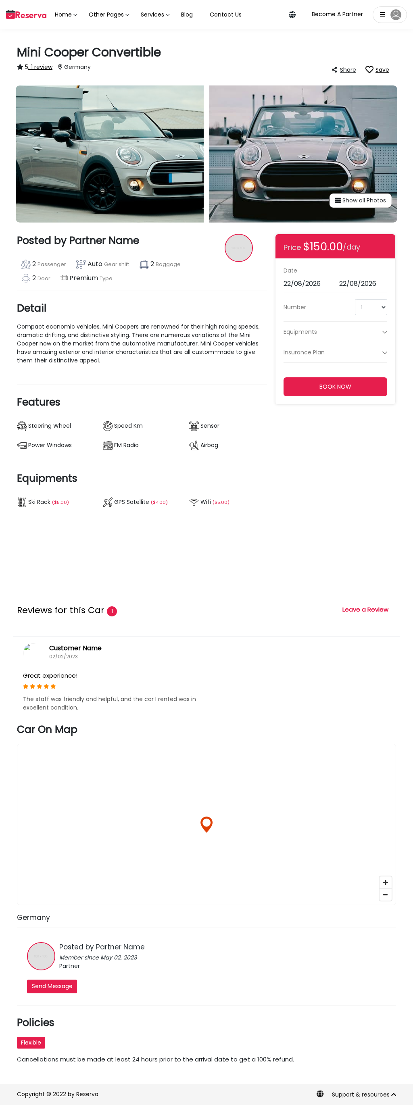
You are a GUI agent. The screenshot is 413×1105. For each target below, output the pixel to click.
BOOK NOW (335, 387)
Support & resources (361, 1094)
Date (290, 270)
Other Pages (106, 14)
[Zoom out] (386, 895)
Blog (187, 14)
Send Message (52, 986)
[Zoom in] (386, 882)
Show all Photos (363, 200)
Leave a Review (365, 609)
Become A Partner (337, 14)
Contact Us (226, 14)
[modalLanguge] (292, 15)
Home (63, 14)
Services (152, 14)
